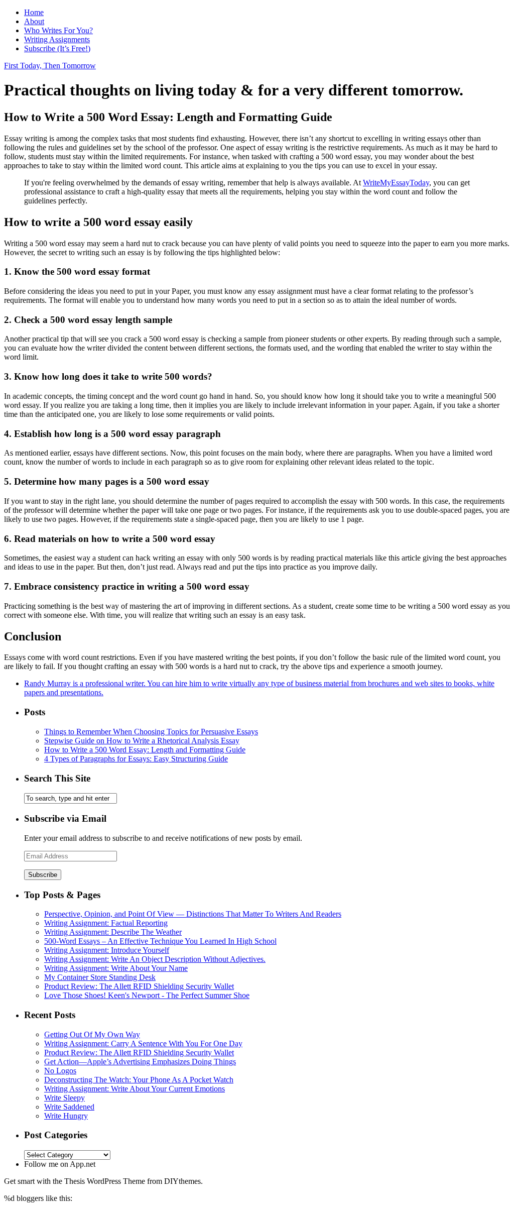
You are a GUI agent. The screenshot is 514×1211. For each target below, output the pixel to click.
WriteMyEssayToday (396, 182)
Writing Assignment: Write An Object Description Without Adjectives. (155, 959)
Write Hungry (66, 1116)
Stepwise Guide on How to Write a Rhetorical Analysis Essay (141, 740)
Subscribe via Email (65, 818)
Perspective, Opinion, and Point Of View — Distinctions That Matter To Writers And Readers (192, 914)
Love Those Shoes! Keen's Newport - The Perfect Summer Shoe (146, 995)
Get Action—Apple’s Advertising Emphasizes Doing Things (140, 1061)
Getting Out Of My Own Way (92, 1034)
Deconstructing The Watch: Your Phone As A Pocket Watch (138, 1079)
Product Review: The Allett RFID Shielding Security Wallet (139, 986)
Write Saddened (69, 1107)
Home (34, 12)
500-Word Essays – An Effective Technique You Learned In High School (160, 941)
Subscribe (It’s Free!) (57, 48)
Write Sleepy (64, 1097)
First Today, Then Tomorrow (50, 65)
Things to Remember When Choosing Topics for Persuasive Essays (151, 731)
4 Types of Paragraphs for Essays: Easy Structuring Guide (136, 758)
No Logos (60, 1070)
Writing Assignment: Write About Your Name (116, 968)
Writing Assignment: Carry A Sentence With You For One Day (143, 1043)
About (34, 21)
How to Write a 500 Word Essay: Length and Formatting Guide (144, 749)
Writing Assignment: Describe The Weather (113, 932)
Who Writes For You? (58, 30)
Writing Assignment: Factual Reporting (106, 923)
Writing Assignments (57, 39)
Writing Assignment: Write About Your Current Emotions (134, 1088)
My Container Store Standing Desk (100, 977)
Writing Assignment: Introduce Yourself (106, 950)
